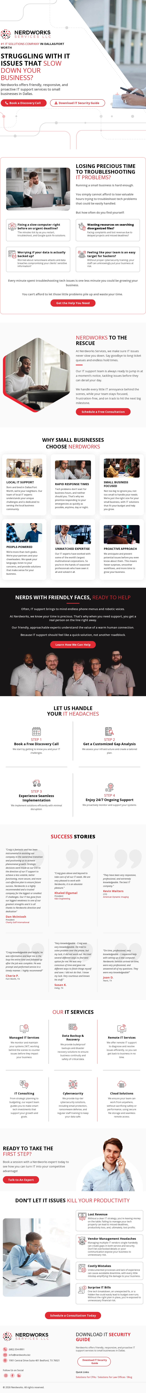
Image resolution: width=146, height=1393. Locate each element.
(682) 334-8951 (17, 1349)
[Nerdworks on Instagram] (6, 1375)
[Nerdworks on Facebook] (12, 1375)
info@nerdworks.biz (19, 1354)
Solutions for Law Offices (111, 1377)
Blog (129, 1377)
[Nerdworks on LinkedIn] (19, 1375)
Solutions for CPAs (86, 1377)
